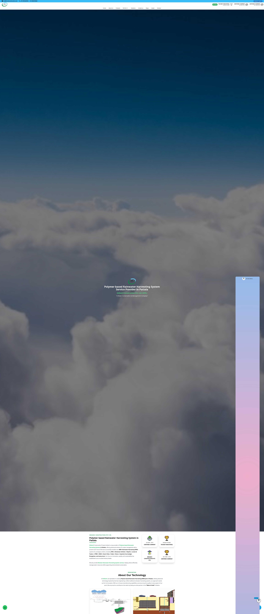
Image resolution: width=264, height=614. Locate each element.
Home (104, 8)
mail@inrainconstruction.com (10, 1)
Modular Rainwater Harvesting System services (111, 563)
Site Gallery (215, 4)
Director (159, 8)
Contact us (140, 8)
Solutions (133, 8)
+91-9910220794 (24, 1)
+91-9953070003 (33, 1)
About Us (111, 8)
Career (152, 8)
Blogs (147, 8)
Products (118, 8)
